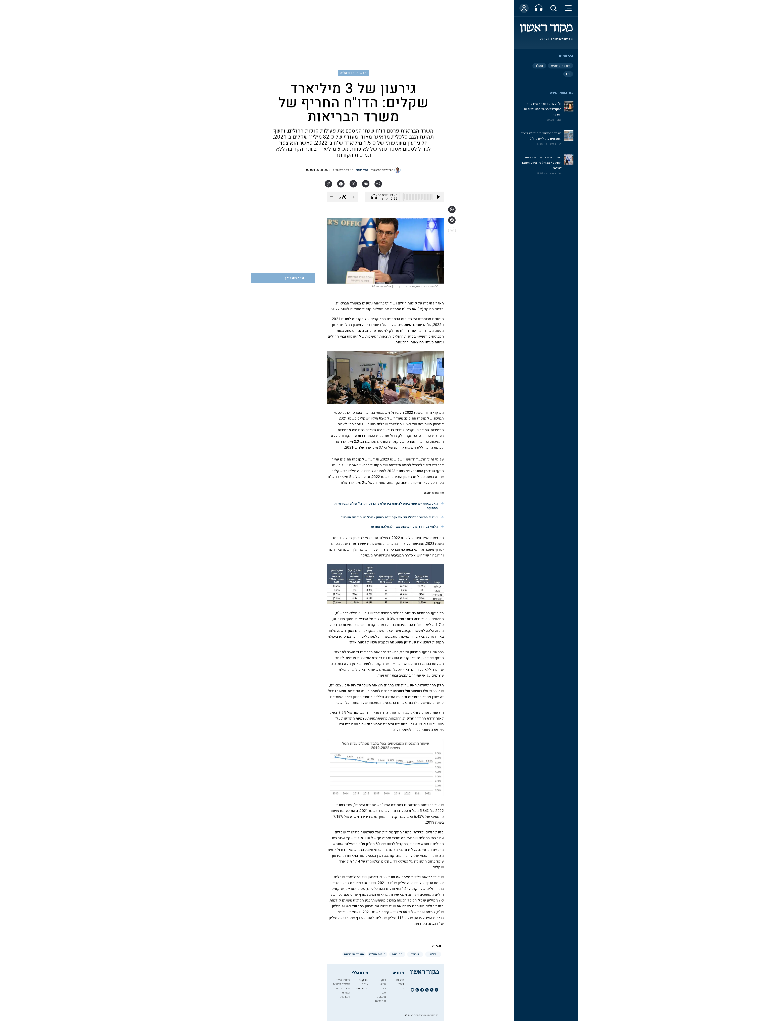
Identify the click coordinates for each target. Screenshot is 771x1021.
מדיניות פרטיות (341, 984)
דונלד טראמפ (560, 65)
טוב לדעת (380, 1001)
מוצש (383, 984)
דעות (401, 984)
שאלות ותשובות (345, 994)
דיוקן (383, 980)
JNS (559, 120)
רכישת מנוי (361, 988)
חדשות (400, 980)
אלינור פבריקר (554, 144)
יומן (402, 988)
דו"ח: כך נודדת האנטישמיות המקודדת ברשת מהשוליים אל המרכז (543, 109)
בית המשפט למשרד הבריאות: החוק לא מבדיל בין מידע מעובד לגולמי (541, 162)
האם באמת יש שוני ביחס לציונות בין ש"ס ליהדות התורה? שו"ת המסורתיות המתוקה (386, 505)
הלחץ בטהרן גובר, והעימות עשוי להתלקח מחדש (404, 526)
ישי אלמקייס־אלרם (382, 170)
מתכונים (381, 997)
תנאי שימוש (343, 988)
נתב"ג (539, 65)
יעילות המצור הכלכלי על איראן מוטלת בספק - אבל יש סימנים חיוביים (389, 517)
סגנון (383, 992)
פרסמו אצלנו (343, 980)
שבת (383, 988)
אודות (365, 984)
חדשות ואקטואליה (353, 72)
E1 (568, 74)
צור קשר (363, 980)
